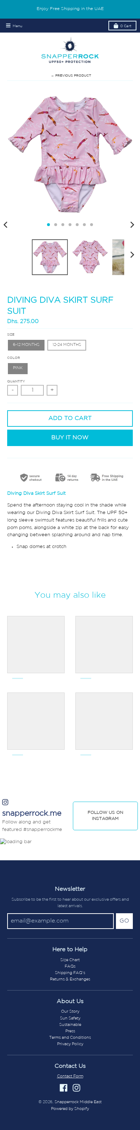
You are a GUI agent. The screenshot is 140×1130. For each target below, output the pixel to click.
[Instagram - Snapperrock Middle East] (76, 1087)
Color (13, 357)
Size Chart (70, 960)
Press (70, 1031)
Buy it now (70, 438)
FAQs (70, 966)
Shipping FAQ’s (70, 973)
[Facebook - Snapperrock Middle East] (63, 1087)
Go (124, 921)
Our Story (70, 1011)
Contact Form (70, 1076)
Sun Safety (70, 1018)
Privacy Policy (70, 1044)
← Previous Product (71, 75)
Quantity (16, 381)
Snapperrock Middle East (78, 1102)
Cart (125, 26)
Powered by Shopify (70, 1109)
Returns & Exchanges (70, 979)
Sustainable (70, 1025)
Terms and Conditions (70, 1038)
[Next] (132, 225)
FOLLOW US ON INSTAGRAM (105, 816)
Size (10, 334)
